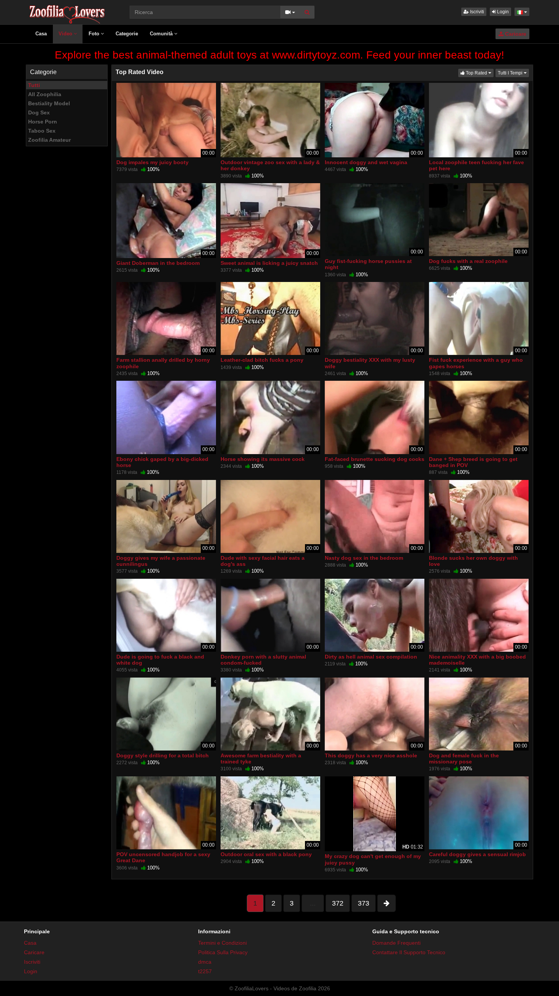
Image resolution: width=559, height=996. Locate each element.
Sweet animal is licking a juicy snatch (269, 263)
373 (363, 903)
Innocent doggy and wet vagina (366, 162)
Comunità (162, 33)
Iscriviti (476, 11)
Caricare (514, 34)
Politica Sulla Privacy (223, 952)
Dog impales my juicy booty (152, 162)
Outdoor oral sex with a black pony (266, 854)
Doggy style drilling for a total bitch (162, 755)
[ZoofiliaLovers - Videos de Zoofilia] (67, 11)
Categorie (127, 33)
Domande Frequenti (396, 943)
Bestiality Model (49, 103)
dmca (204, 962)
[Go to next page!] (386, 903)
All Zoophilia (44, 94)
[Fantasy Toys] (189, 30)
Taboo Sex (42, 131)
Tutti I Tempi (513, 73)
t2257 (205, 971)
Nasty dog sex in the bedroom (364, 558)
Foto (95, 33)
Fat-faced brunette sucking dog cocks (374, 459)
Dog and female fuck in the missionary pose (464, 758)
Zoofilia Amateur (49, 140)
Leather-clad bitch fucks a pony (262, 360)
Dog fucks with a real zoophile (468, 261)
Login (502, 11)
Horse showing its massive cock (263, 459)
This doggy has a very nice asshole (371, 755)
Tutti (34, 85)
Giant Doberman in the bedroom (158, 263)
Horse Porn (42, 122)
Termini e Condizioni (222, 943)
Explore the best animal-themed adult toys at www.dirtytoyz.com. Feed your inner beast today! (279, 55)
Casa (41, 33)
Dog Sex (39, 112)
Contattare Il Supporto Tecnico (408, 952)
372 (337, 903)
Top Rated (479, 73)
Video (66, 33)
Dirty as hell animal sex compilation (371, 657)
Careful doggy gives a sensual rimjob (477, 854)
